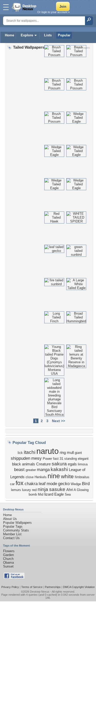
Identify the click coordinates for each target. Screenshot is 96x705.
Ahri (69, 490)
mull (70, 453)
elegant (83, 459)
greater (31, 470)
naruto (47, 451)
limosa (83, 464)
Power (47, 459)
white (67, 476)
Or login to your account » (53, 12)
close (30, 477)
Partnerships (53, 587)
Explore (27, 35)
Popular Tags (13, 526)
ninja (43, 489)
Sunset (8, 566)
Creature (43, 464)
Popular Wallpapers (17, 523)
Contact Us (11, 538)
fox (20, 483)
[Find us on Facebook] (14, 578)
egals (72, 464)
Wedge (76, 484)
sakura (59, 463)
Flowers (9, 551)
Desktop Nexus (39, 591)
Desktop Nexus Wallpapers (24, 7)
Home (9, 35)
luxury (26, 490)
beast (19, 469)
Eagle (59, 494)
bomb (33, 494)
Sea (68, 494)
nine (54, 475)
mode (52, 483)
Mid (40, 494)
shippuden (20, 458)
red (34, 490)
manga (43, 469)
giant (78, 453)
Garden (8, 555)
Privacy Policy (10, 587)
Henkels (41, 477)
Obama (8, 562)
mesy (36, 458)
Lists (48, 35)
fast (56, 459)
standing (70, 459)
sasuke (57, 489)
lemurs (16, 490)
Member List (12, 534)
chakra (31, 483)
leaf (42, 483)
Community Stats (16, 530)
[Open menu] (6, 7)
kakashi (59, 469)
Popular (64, 35)
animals (28, 464)
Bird (86, 483)
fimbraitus (82, 477)
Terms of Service (31, 587)
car (12, 484)
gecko (64, 483)
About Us (10, 519)
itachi (29, 452)
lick (20, 453)
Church (8, 559)
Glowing (83, 490)
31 (61, 459)
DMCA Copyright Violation (79, 587)
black (16, 464)
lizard (48, 494)
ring (63, 453)
